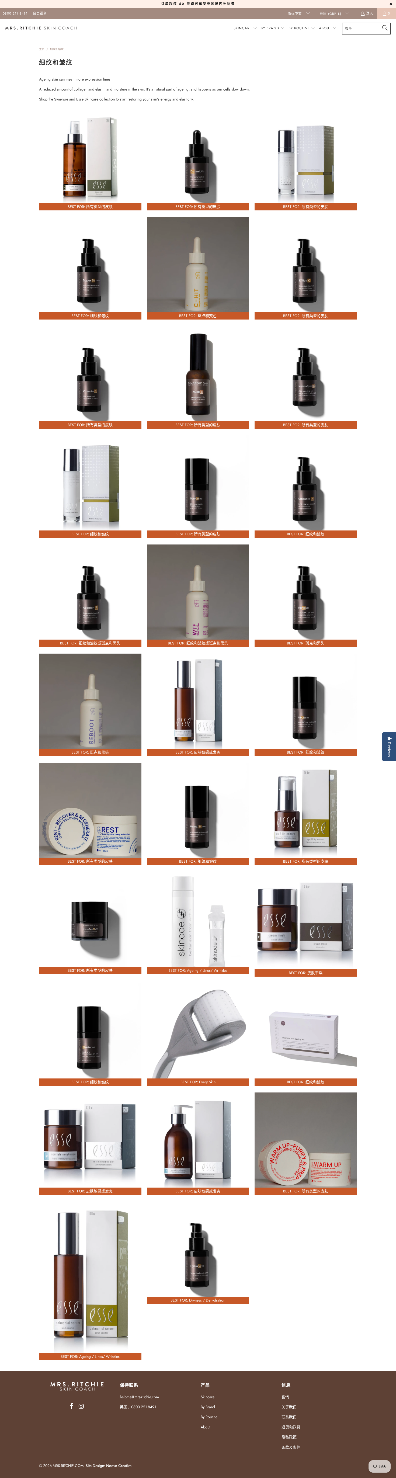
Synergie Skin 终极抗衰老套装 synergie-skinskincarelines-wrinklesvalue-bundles (306, 1034)
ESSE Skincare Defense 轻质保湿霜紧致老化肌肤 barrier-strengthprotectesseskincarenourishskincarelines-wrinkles (90, 486)
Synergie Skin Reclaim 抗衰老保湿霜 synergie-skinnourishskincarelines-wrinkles (306, 705)
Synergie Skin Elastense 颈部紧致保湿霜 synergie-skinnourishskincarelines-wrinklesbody (90, 1034)
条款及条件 (291, 1447)
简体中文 (295, 13)
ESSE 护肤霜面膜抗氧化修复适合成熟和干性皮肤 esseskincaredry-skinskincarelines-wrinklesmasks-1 (306, 924)
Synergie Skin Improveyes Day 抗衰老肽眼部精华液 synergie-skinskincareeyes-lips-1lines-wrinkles (306, 377)
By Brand (208, 1407)
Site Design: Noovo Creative (108, 1465)
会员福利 (40, 13)
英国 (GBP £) (331, 13)
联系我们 (289, 1417)
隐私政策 (289, 1437)
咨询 (285, 1397)
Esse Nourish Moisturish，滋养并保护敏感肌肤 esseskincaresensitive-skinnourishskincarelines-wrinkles (90, 1143)
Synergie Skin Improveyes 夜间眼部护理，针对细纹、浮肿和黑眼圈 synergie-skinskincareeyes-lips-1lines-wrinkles (90, 923)
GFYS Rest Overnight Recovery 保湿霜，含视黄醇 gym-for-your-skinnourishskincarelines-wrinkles (90, 814)
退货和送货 (291, 1427)
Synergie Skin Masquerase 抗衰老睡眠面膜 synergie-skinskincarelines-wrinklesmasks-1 (198, 814)
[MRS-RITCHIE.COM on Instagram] (81, 1406)
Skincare (207, 1397)
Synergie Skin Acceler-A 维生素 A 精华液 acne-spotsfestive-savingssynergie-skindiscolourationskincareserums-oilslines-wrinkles (90, 595)
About (205, 1427)
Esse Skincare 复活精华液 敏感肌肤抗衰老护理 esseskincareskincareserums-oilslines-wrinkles (198, 705)
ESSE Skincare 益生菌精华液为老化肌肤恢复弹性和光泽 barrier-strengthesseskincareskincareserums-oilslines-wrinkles (306, 159)
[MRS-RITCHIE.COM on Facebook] (72, 1406)
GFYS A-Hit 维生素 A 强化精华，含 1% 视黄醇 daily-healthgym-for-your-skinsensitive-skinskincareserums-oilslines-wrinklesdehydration (198, 595)
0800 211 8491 (15, 13)
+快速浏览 (90, 181)
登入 (369, 13)
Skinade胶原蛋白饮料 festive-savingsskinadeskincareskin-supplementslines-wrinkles (198, 923)
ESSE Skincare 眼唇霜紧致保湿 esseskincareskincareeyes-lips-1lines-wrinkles (306, 814)
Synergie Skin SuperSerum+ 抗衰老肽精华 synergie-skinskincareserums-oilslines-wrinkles (90, 268)
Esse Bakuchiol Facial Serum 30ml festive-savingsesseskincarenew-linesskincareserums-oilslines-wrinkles (90, 1281)
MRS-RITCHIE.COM (68, 1465)
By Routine (209, 1417)
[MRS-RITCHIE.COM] (41, 29)
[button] (245, 28)
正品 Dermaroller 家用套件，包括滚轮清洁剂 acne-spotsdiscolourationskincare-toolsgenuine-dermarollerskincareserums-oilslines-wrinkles (198, 1034)
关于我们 (289, 1407)
